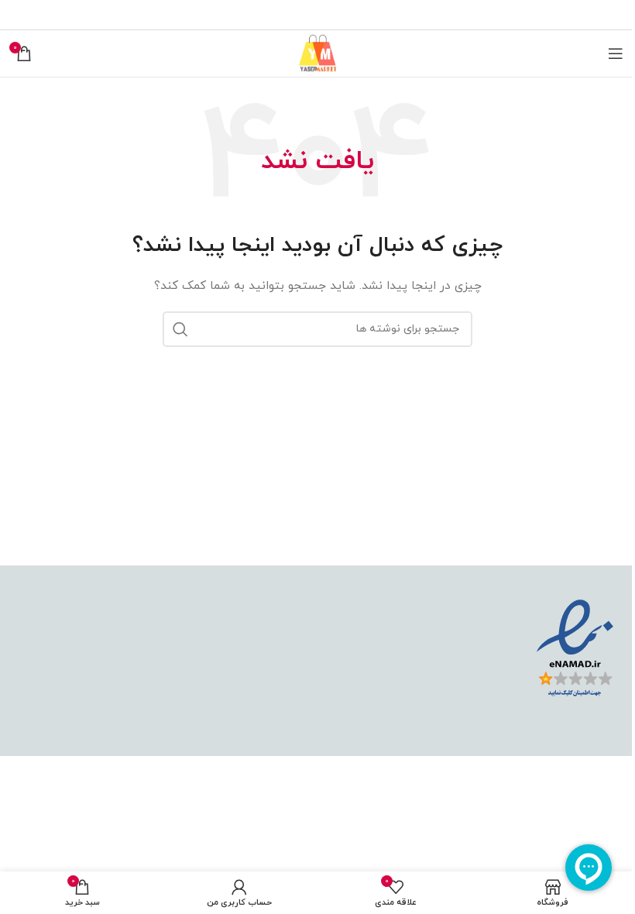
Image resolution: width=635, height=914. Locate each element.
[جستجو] (180, 329)
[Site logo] (317, 52)
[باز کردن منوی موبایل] (615, 53)
